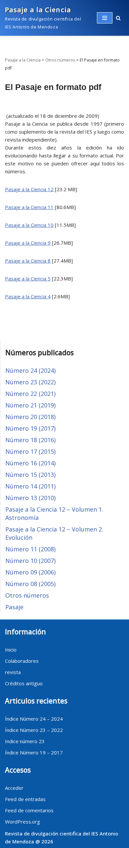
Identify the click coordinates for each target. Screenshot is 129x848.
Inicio (11, 649)
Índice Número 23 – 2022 (34, 730)
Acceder (14, 787)
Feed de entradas (25, 799)
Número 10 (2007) (30, 561)
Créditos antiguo (24, 683)
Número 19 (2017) (30, 428)
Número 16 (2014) (30, 463)
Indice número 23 (25, 741)
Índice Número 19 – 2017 (34, 752)
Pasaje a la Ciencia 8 (28, 260)
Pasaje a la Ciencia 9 (28, 242)
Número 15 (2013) (30, 475)
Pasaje (14, 607)
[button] (118, 18)
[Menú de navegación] (104, 17)
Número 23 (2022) (30, 382)
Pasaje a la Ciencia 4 (28, 296)
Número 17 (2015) (30, 451)
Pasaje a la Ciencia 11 (29, 207)
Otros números (27, 595)
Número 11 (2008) (30, 549)
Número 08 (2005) (30, 584)
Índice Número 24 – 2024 (34, 718)
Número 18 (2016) (30, 440)
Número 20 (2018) (30, 417)
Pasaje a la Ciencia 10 (29, 225)
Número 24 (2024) (30, 370)
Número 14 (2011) (30, 486)
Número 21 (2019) (30, 405)
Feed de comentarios (29, 810)
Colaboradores (22, 660)
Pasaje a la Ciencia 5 (28, 278)
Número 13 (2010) (30, 498)
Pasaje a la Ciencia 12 (29, 189)
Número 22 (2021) (30, 394)
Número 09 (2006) (30, 572)
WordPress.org (22, 821)
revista (13, 672)
